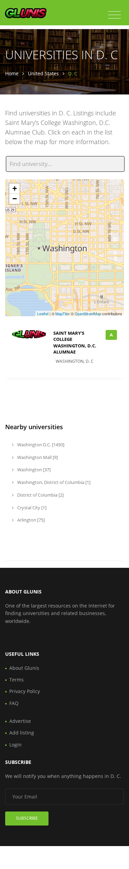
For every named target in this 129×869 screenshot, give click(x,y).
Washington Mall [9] (37, 457)
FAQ (14, 703)
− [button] (14, 198)
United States (43, 73)
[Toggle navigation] (114, 15)
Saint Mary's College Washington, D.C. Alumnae (74, 342)
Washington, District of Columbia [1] (53, 482)
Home (12, 73)
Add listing (21, 732)
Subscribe (27, 818)
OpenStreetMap (88, 313)
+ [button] (14, 188)
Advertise (20, 721)
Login (15, 744)
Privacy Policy (24, 691)
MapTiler (62, 313)
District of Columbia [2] (40, 495)
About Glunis (24, 668)
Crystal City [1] (31, 507)
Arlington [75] (30, 520)
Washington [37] (33, 470)
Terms (16, 679)
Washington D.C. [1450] (40, 445)
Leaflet (43, 313)
